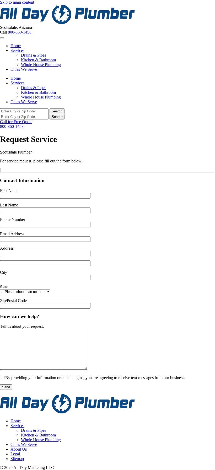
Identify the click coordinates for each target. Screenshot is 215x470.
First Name (9, 190)
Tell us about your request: (22, 326)
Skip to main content (17, 2)
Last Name (9, 205)
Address (7, 248)
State (4, 287)
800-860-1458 (19, 32)
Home (15, 45)
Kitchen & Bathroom (38, 60)
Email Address (12, 234)
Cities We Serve (23, 69)
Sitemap (17, 458)
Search (57, 111)
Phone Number (12, 219)
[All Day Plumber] (67, 22)
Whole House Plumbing (41, 64)
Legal (15, 454)
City (3, 272)
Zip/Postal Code (13, 300)
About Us (18, 449)
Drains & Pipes (33, 55)
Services (17, 50)
